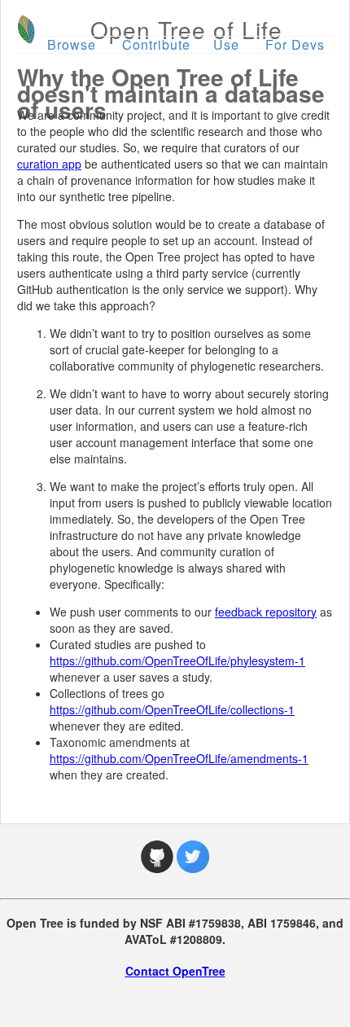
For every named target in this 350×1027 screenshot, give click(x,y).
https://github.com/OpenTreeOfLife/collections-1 (172, 709)
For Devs (295, 44)
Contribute (156, 44)
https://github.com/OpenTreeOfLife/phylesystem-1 (177, 660)
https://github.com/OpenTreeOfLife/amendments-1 (179, 758)
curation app (49, 164)
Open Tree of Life (186, 29)
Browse (71, 44)
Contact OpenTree (175, 971)
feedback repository (266, 611)
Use (226, 44)
